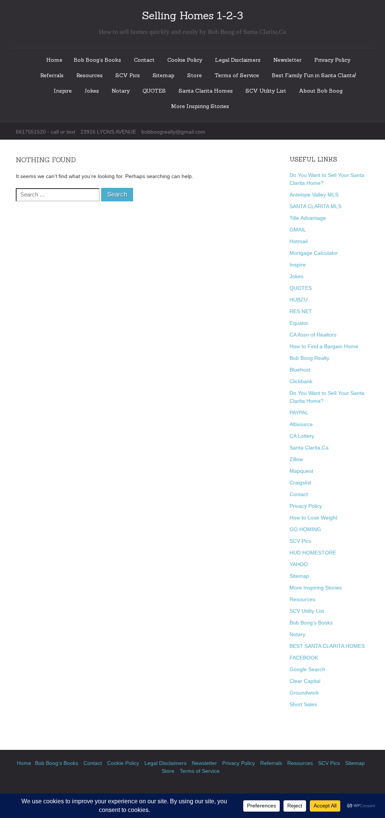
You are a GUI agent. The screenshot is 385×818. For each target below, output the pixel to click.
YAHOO (299, 564)
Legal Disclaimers (238, 59)
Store (194, 75)
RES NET (301, 311)
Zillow (296, 459)
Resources (89, 75)
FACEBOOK (304, 658)
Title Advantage (308, 218)
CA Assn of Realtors (313, 335)
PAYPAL (299, 413)
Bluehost (300, 370)
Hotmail (299, 241)
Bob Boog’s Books (97, 59)
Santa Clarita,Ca (309, 448)
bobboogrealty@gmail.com (173, 132)
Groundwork (304, 693)
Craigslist (300, 483)
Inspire (63, 90)
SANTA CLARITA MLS (315, 206)
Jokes (92, 90)
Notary (121, 90)
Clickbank (301, 381)
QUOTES (154, 90)
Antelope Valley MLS (314, 195)
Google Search (307, 669)
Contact (144, 59)
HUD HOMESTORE (313, 553)
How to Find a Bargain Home (324, 346)
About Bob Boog (321, 90)
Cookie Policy (184, 59)
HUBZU (299, 300)
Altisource (301, 424)
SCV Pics (127, 75)
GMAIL (298, 230)
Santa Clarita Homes (206, 90)
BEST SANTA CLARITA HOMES (327, 646)
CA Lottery (302, 436)
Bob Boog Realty (309, 358)
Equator (299, 323)
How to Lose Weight (313, 518)
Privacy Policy (332, 59)
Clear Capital (305, 681)
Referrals (52, 75)
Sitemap (163, 75)
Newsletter (287, 59)
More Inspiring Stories (200, 106)
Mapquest (301, 471)
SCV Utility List (266, 90)
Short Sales (303, 704)
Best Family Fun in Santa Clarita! (314, 75)
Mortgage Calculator (314, 253)
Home (54, 59)
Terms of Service (237, 75)
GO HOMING (305, 529)
